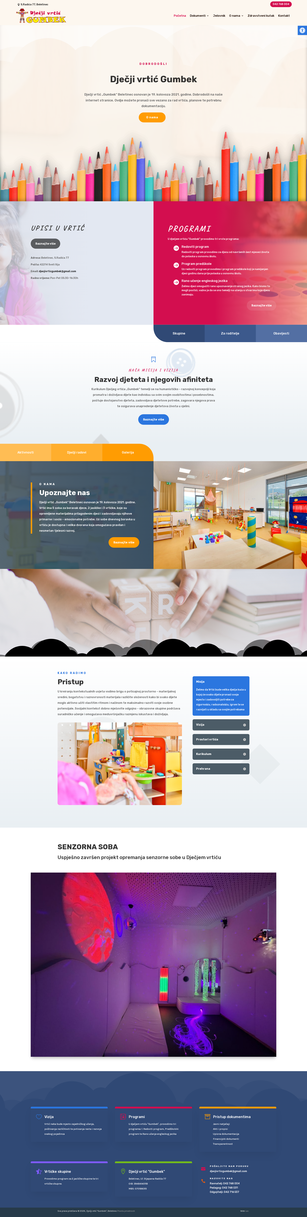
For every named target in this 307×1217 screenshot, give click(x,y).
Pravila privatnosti (126, 1211)
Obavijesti (281, 333)
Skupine (179, 333)
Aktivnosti (25, 452)
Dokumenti (198, 15)
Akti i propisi (220, 1128)
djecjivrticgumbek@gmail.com (57, 271)
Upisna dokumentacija (226, 1133)
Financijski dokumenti (226, 1138)
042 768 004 (281, 4)
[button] (302, 30)
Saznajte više (45, 243)
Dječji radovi (76, 452)
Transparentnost (223, 1143)
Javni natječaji (221, 1124)
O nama (234, 15)
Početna (180, 15)
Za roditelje (230, 333)
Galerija (128, 452)
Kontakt (284, 15)
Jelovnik (219, 15)
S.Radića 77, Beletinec (34, 4)
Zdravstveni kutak (261, 15)
